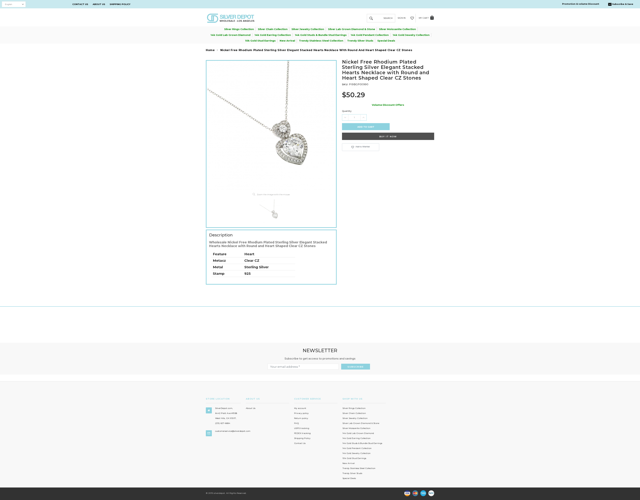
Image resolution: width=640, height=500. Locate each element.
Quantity (347, 111)
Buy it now (388, 136)
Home (210, 50)
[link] (271, 211)
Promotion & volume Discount (580, 4)
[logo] (231, 18)
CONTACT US (80, 4)
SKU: (345, 84)
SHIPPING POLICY (120, 4)
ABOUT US (99, 4)
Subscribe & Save (622, 4)
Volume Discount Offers (388, 104)
